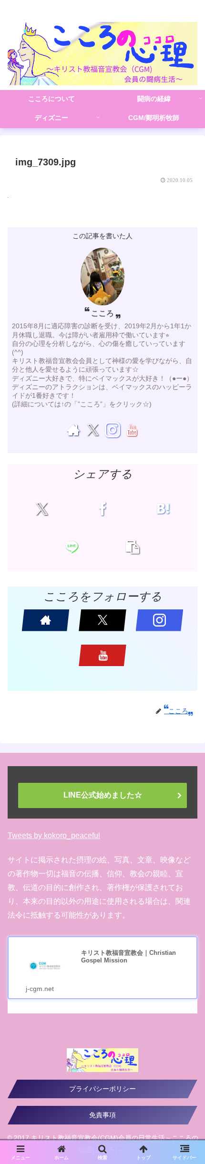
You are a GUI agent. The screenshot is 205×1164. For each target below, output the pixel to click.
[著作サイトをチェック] (73, 430)
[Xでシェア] (42, 509)
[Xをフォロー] (93, 430)
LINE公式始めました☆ (102, 795)
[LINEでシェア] (72, 547)
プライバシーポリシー (102, 1089)
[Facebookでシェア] (102, 509)
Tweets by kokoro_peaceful (54, 835)
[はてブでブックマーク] (163, 509)
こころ (102, 313)
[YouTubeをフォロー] (132, 430)
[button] (132, 547)
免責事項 (102, 1115)
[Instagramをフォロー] (112, 430)
